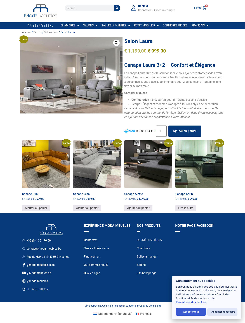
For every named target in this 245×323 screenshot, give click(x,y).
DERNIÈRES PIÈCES (149, 240)
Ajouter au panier (184, 131)
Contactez (90, 240)
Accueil (26, 32)
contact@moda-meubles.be (44, 248)
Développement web (95, 305)
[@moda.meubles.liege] (24, 265)
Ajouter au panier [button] (36, 208)
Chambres (68, 25)
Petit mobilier (144, 25)
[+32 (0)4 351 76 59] (24, 240)
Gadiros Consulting (150, 305)
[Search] (117, 8)
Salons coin (51, 32)
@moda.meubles (37, 281)
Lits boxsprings (146, 273)
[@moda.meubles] (24, 281)
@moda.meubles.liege (41, 265)
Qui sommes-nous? (96, 265)
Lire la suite (185, 208)
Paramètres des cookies (191, 302)
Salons (88, 25)
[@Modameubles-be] (24, 273)
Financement (92, 256)
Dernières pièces (175, 25)
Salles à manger (113, 25)
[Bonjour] (133, 8)
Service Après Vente (96, 248)
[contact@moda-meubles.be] (24, 249)
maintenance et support (121, 305)
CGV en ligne (92, 273)
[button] (116, 43)
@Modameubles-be (39, 273)
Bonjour (143, 6)
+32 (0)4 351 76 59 (39, 240)
